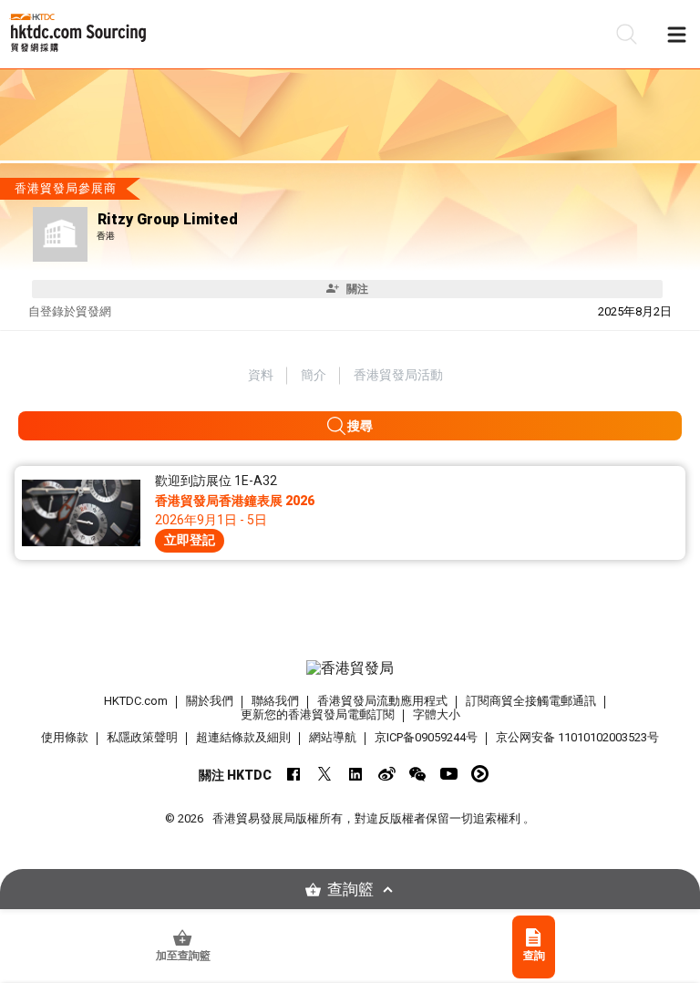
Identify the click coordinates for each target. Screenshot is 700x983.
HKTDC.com (136, 701)
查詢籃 (350, 889)
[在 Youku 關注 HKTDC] (480, 773)
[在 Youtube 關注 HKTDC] (449, 773)
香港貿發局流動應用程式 (382, 701)
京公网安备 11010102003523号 (577, 737)
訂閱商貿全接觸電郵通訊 (531, 701)
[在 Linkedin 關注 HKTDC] (356, 773)
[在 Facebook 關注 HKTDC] (294, 773)
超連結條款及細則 (243, 737)
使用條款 (64, 737)
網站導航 (332, 737)
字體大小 (436, 714)
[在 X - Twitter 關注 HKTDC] (325, 773)
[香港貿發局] (350, 668)
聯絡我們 (275, 701)
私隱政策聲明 (142, 737)
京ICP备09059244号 (426, 737)
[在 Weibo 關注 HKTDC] (387, 773)
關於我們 (209, 701)
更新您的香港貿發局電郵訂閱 (318, 714)
